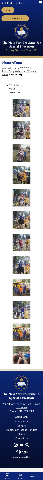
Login (21, 452)
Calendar (7, 478)
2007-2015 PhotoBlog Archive (16, 69)
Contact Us (34, 476)
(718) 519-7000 (26, 411)
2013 (28, 71)
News (20, 478)
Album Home (9, 68)
